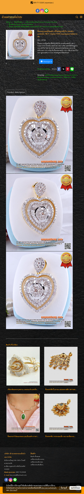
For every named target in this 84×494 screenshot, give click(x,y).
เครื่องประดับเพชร (37, 459)
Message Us (47, 61)
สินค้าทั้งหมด (35, 456)
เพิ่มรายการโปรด (44, 69)
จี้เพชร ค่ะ (67, 77)
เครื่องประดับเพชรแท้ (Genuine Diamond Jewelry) (61, 75)
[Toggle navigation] (81, 17)
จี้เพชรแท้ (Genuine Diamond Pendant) (49, 77)
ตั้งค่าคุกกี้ (64, 488)
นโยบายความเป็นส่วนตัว (49, 488)
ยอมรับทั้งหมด (75, 488)
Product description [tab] (16, 92)
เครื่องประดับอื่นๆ (37, 465)
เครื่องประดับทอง (37, 462)
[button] (76, 17)
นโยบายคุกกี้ (13, 490)
